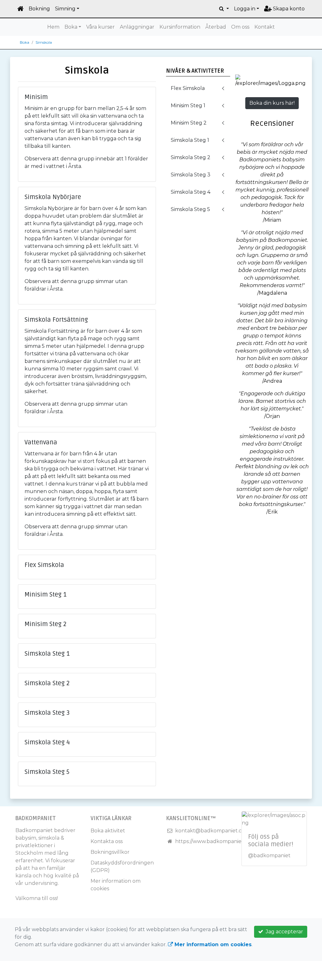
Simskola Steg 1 (190, 140)
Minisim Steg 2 (189, 123)
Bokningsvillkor (110, 852)
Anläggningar (137, 27)
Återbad (215, 27)
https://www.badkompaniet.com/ (216, 841)
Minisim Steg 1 (188, 105)
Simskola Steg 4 (190, 192)
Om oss (240, 27)
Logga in (244, 9)
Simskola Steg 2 (190, 157)
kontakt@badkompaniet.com (212, 831)
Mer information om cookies (212, 944)
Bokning (39, 9)
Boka (70, 27)
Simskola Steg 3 (190, 175)
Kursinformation (179, 27)
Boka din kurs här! (272, 103)
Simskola (44, 42)
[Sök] (224, 9)
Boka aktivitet (108, 831)
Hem (53, 27)
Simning (65, 9)
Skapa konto (288, 9)
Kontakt (264, 27)
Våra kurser (100, 27)
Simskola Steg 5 (190, 209)
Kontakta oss (107, 841)
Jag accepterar (283, 932)
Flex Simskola (188, 88)
